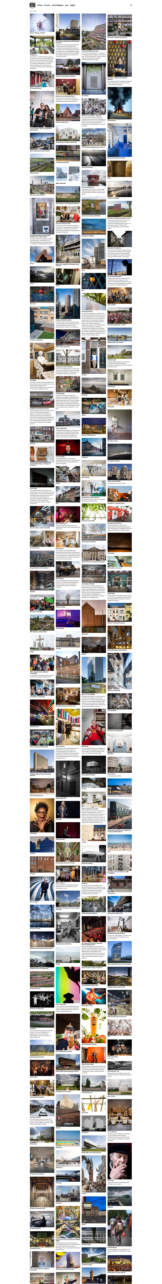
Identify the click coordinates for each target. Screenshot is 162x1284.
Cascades (84, 788)
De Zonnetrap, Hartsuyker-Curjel (90, 51)
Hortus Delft (85, 1112)
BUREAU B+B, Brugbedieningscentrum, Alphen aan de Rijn (68, 908)
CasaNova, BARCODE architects (64, 320)
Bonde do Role (34, 1077)
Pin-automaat (85, 95)
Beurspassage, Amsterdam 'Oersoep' (65, 863)
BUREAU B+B (59, 1167)
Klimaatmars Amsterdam (36, 611)
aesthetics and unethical (36, 340)
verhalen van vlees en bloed (63, 223)
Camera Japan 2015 (61, 1004)
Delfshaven (85, 457)
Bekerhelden (85, 746)
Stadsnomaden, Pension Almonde (90, 497)
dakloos (84, 415)
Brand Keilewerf (112, 120)
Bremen (32, 263)
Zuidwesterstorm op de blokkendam (39, 968)
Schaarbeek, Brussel (87, 1092)
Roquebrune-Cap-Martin (88, 236)
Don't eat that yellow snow (36, 795)
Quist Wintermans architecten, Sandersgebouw (120, 796)
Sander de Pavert (60, 839)
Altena (109, 178)
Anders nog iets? (60, 746)
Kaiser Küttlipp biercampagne (89, 1044)
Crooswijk (32, 873)
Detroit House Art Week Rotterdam (116, 933)
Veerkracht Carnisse (35, 988)
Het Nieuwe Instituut (87, 1264)
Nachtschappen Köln (61, 798)
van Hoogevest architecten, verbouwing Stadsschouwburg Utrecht (92, 943)
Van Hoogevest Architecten (37, 1174)
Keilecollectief (85, 477)
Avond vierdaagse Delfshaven (89, 913)
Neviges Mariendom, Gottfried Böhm (117, 650)
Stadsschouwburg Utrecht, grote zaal (117, 1016)
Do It (109, 1036)
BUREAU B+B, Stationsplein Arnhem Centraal (41, 948)
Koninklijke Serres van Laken (63, 1091)
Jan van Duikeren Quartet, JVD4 (90, 985)
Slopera (58, 483)
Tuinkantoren (33, 55)
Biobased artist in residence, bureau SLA (66, 142)
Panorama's (59, 1182)
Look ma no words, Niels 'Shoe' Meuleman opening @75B (41, 129)
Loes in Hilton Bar (112, 1131)
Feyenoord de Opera (113, 1056)
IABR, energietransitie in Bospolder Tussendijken (39, 672)
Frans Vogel (111, 1180)
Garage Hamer (111, 593)
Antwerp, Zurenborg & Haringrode (116, 623)
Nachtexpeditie (60, 578)
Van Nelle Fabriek (86, 1244)
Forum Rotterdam (112, 710)
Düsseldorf (110, 754)
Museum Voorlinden (35, 928)
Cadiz (109, 851)
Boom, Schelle (111, 1096)
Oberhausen (85, 634)
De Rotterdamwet (60, 393)
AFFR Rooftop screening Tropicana (116, 1272)
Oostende (32, 853)
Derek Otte (58, 819)
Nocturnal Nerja (60, 628)
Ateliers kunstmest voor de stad (90, 809)
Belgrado (84, 654)
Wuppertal (32, 591)
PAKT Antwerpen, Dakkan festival (38, 631)
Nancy (83, 270)
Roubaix (84, 1224)
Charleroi (58, 1128)
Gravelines (59, 1203)
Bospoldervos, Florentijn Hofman (116, 503)
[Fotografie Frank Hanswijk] (32, 5)
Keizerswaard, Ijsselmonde (89, 541)
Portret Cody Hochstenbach (115, 276)
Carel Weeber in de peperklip (37, 696)
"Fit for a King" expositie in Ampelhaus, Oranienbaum (40, 1269)
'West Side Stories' (35, 548)
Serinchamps (111, 553)
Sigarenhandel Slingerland (37, 1097)
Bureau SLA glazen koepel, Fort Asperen (92, 967)
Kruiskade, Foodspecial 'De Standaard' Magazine (117, 78)
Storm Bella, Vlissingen (114, 461)
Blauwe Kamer (33, 1144)
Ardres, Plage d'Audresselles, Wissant (40, 151)
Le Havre (84, 842)
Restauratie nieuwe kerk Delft (37, 1208)
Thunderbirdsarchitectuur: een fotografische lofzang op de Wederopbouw (119, 831)
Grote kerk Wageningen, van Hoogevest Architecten (40, 464)
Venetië (84, 1193)
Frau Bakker (33, 380)
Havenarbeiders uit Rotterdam (63, 944)
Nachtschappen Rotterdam (88, 774)
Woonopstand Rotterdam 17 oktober (117, 325)
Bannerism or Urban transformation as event (119, 218)
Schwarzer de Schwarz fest (37, 1008)
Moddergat (84, 395)
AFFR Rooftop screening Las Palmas (65, 1269)
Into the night (33, 488)
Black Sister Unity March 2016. (115, 913)
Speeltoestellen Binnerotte (37, 1057)
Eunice (31, 283)
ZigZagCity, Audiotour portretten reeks (66, 706)
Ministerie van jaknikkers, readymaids (91, 115)
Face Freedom (111, 774)
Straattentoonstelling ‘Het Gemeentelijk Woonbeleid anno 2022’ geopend (40, 236)
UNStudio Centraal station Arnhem (116, 987)
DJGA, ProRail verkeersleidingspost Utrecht (67, 1071)
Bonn (57, 503)
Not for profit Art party (61, 523)
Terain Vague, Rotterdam (88, 584)
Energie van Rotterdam (113, 198)
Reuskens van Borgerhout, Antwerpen (65, 76)
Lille (57, 684)
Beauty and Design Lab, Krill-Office (116, 158)
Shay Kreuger (33, 833)
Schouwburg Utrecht (35, 1248)
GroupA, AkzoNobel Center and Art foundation (119, 964)
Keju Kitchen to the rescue (114, 523)
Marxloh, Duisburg (60, 607)
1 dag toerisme (111, 893)
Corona (58, 285)
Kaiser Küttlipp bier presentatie (64, 1051)
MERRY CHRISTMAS (61, 183)
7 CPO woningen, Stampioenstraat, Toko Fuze (93, 147)
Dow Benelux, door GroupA (114, 568)
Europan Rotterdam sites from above (39, 568)
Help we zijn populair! (87, 863)
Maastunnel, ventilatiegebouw (115, 730)
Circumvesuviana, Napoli (62, 162)
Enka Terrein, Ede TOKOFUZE (37, 195)
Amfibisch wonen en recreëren (115, 342)
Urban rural (33, 303)
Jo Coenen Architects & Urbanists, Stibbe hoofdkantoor (118, 872)
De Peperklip (111, 406)
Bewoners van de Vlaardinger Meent (65, 96)
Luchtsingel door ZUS (113, 1071)
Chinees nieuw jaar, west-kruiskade (39, 746)
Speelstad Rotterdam (35, 1117)
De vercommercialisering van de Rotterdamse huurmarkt (67, 42)
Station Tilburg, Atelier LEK (63, 346)
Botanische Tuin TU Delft (88, 521)
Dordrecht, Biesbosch (87, 167)
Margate (58, 964)
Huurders (84, 375)
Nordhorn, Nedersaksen (62, 122)
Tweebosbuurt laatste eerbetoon (64, 366)
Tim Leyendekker (60, 456)
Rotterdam (110, 1207)
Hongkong (84, 883)
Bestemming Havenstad (88, 187)
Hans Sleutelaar (34, 902)
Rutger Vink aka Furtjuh (88, 1064)
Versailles (58, 648)
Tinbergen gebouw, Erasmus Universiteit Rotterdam (40, 774)
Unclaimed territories (87, 311)
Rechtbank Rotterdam (35, 1228)
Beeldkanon (33, 1028)
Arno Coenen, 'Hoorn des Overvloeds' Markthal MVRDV (68, 1240)
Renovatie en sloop (113, 441)
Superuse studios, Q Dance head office (40, 527)
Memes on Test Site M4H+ (88, 694)
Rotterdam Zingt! (112, 360)
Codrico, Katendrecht (61, 428)
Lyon (83, 290)
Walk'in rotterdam (60, 883)
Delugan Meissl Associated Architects (91, 1152)
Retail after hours (34, 726)
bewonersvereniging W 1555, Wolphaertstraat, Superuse (67, 265)
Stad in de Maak (112, 304)
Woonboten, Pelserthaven (114, 248)
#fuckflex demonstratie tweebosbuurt (39, 408)
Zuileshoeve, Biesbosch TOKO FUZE (91, 216)
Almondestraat (111, 386)
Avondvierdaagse (112, 1247)
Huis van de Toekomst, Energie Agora (117, 37)
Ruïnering (32, 443)
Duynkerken (59, 1147)
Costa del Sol (85, 1132)
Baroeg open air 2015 (87, 1005)
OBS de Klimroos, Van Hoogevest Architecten (67, 203)
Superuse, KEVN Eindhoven (89, 435)
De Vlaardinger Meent (35, 88)
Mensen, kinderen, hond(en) (37, 33)
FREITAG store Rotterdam (114, 690)
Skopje (31, 651)
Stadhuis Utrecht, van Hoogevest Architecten (93, 561)
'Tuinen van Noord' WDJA (114, 481)
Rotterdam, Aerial (34, 173)
